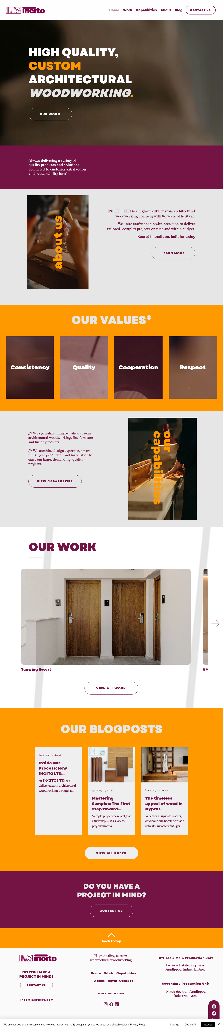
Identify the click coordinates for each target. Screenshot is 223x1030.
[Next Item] (215, 623)
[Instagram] (214, 1006)
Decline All (190, 1024)
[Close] (219, 1024)
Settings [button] (174, 1024)
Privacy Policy (137, 1024)
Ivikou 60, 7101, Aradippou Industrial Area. (186, 994)
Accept (208, 1024)
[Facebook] (214, 1013)
